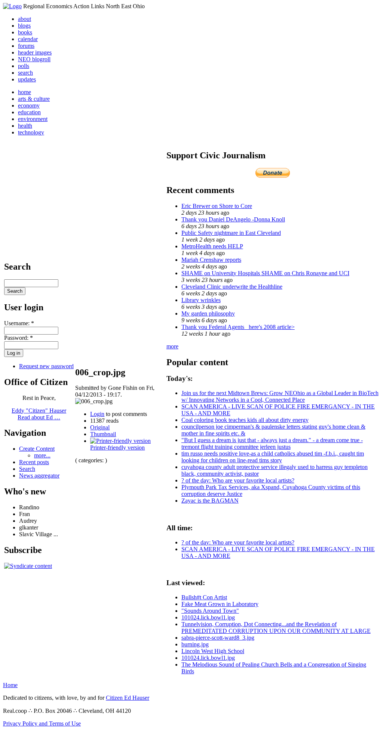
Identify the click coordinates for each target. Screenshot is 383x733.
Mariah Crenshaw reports (211, 260)
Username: (19, 323)
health (25, 125)
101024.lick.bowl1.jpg (208, 617)
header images (35, 52)
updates (27, 79)
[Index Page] (12, 6)
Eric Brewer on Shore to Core (216, 206)
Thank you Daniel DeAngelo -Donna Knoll (233, 219)
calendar (28, 39)
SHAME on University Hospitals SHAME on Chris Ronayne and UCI (265, 273)
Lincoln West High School (212, 651)
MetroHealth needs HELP (212, 246)
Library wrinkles (201, 300)
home (24, 92)
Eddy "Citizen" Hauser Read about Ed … (39, 413)
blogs (24, 25)
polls (23, 66)
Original (100, 427)
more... (42, 455)
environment (33, 119)
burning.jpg (195, 644)
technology (31, 132)
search (25, 72)
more (172, 346)
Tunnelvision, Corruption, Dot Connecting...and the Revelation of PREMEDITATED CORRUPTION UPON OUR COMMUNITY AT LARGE (276, 627)
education (29, 112)
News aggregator (39, 475)
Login (97, 414)
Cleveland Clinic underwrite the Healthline (231, 286)
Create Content (37, 448)
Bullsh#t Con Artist (204, 597)
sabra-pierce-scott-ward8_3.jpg (217, 637)
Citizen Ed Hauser (127, 698)
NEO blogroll (34, 59)
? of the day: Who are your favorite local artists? (237, 480)
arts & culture (34, 99)
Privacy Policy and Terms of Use (42, 723)
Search (27, 469)
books (25, 32)
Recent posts (34, 462)
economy (29, 105)
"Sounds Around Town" (210, 611)
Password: (18, 338)
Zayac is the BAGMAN (210, 500)
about (24, 19)
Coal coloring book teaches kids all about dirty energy (245, 420)
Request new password (46, 366)
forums (26, 46)
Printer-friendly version (117, 447)
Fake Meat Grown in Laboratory (219, 604)
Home (10, 685)
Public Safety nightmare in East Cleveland (231, 233)
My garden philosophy (208, 313)
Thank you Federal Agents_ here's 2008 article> (238, 327)
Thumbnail (103, 434)
